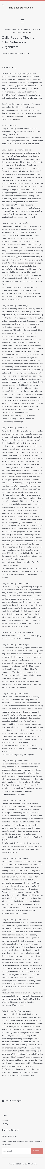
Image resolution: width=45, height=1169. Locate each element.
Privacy (5, 1123)
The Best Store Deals (29, 1164)
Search (5, 1120)
